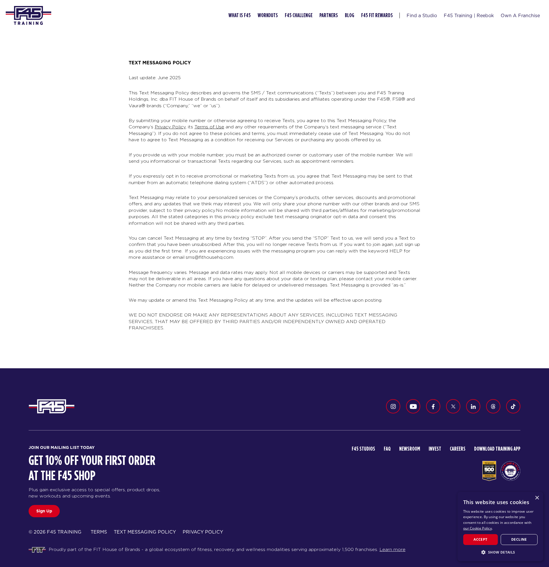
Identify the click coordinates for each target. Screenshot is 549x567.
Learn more (392, 549)
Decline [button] (519, 539)
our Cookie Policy (477, 528)
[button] (500, 552)
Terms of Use (209, 126)
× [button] (537, 498)
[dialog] (500, 526)
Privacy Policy (170, 126)
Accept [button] (480, 539)
